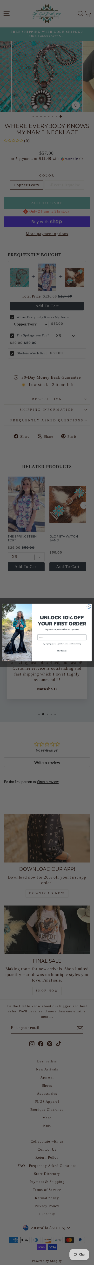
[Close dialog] (89, 607)
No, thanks (62, 650)
